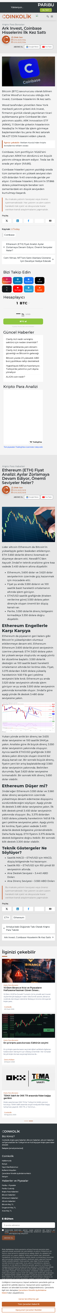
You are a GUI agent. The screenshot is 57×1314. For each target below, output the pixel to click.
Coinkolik (8, 1007)
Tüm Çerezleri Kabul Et (28, 1304)
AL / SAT (45, 10)
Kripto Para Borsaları (13, 24)
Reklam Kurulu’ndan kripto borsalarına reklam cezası (25, 144)
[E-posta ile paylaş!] (50, 221)
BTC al (23, 321)
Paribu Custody (8, 1189)
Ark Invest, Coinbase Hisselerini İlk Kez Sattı (27, 937)
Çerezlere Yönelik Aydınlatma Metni (16, 1173)
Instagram (7, 282)
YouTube (17, 290)
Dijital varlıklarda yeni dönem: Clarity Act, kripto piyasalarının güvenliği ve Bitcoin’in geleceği (22, 350)
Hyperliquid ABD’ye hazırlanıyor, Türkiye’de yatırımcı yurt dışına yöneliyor (23, 369)
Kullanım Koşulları (9, 1170)
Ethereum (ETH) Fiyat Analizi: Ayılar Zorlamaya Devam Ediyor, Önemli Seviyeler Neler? (29, 247)
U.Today (15, 229)
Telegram (28, 290)
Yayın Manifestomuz (10, 1167)
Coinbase (9, 235)
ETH (6, 917)
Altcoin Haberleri (8, 1201)
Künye (4, 1164)
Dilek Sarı (18, 37)
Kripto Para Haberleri (13, 466)
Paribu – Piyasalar (9, 1185)
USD (28, 314)
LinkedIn (18, 282)
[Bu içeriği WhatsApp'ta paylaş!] (39, 221)
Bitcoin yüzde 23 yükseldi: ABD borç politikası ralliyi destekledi (22, 359)
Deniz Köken (9, 1060)
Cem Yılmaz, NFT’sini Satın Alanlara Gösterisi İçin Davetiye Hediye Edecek (27, 259)
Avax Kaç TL (7, 1211)
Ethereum (19, 917)
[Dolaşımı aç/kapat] (52, 16)
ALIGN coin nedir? (15, 377)
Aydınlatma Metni (16, 1232)
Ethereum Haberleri (10, 1198)
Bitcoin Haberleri (8, 1195)
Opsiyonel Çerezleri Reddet (28, 1310)
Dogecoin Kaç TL (9, 1208)
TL (22, 314)
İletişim (5, 1177)
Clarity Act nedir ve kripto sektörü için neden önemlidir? (22, 341)
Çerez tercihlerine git (29, 1299)
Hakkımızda (6, 1161)
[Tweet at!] (6, 221)
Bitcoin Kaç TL (8, 1204)
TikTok (39, 282)
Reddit (39, 290)
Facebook (28, 282)
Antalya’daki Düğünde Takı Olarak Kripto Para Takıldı (28, 928)
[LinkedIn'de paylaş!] (17, 221)
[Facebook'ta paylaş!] (28, 221)
